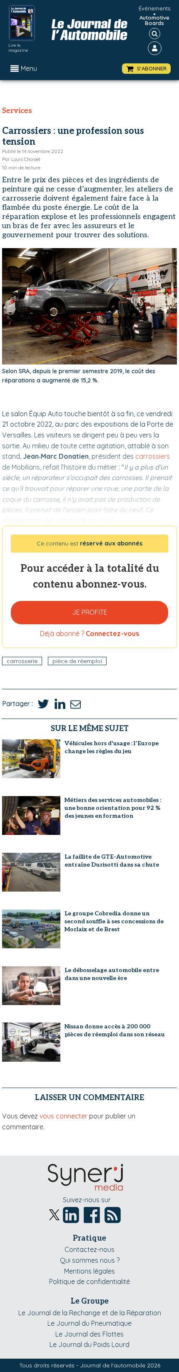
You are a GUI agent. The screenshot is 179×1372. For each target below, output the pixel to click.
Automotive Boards (154, 20)
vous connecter (63, 1116)
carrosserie (22, 661)
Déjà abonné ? (89, 633)
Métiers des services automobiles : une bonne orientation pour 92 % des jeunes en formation (113, 808)
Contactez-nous (89, 1249)
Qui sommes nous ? (89, 1260)
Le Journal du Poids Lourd (89, 1344)
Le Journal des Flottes (89, 1334)
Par (21, 159)
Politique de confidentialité (89, 1281)
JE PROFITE (89, 612)
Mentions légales (89, 1271)
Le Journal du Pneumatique (89, 1323)
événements (154, 8)
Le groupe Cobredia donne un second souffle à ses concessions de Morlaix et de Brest (114, 921)
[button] (146, 68)
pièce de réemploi (77, 661)
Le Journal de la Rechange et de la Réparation (89, 1313)
